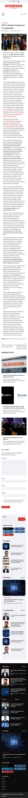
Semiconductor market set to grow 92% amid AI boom (18, 546)
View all (22, 577)
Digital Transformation (11, 338)
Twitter (3, 778)
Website (3, 493)
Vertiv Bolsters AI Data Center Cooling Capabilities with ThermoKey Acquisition (14, 407)
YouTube (3, 789)
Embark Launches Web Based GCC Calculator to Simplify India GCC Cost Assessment (17, 633)
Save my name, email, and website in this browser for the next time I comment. (14, 501)
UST (25, 338)
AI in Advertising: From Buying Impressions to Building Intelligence (17, 705)
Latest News (4, 23)
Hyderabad (20, 338)
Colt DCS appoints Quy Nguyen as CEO (16, 569)
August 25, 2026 (18, 603)
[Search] (25, 14)
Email (3, 485)
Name (3, 478)
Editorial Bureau (6, 30)
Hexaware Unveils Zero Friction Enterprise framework (18, 718)
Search (4, 516)
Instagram (3, 786)
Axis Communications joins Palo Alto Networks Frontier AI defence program (17, 561)
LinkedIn (3, 784)
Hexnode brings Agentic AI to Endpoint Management (17, 553)
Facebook (3, 781)
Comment (4, 458)
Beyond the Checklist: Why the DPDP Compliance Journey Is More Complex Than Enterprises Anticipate (18, 624)
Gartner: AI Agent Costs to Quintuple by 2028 (16, 724)
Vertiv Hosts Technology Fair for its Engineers (12, 438)
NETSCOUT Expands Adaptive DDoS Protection (17, 712)
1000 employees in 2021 (12, 126)
